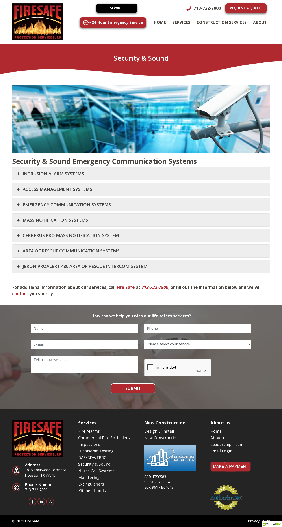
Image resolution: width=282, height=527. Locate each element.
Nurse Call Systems (96, 470)
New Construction (161, 437)
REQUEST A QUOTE (246, 8)
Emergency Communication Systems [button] (67, 204)
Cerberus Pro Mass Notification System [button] (71, 235)
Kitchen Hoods (92, 490)
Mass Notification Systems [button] (55, 220)
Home (160, 22)
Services (181, 22)
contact (20, 293)
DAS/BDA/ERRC (92, 457)
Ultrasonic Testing (96, 451)
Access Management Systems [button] (57, 189)
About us (219, 437)
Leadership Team (226, 444)
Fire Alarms (89, 431)
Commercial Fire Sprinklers (104, 437)
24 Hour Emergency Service (117, 22)
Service (116, 8)
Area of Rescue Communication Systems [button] (71, 251)
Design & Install (159, 431)
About (260, 22)
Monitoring (89, 477)
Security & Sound (94, 464)
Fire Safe (126, 287)
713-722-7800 (207, 8)
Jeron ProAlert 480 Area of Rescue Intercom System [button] (85, 266)
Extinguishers (91, 484)
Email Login (221, 451)
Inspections (89, 444)
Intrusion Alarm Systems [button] (53, 174)
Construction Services (222, 22)
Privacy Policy (259, 521)
